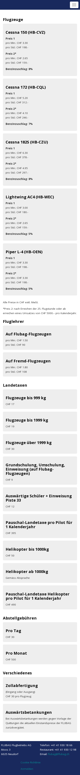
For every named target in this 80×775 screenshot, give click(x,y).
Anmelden (27, 769)
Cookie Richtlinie (31, 762)
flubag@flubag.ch (58, 754)
